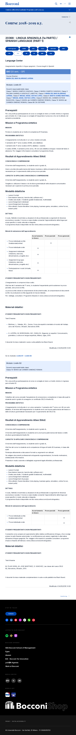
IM (26, 53)
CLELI (42, 48)
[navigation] (38, 9)
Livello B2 (28, 356)
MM (42, 53)
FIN (9, 53)
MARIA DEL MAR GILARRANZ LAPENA (19, 78)
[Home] (12, 3)
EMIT (63, 48)
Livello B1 (19, 356)
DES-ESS (53, 48)
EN (61, 3)
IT (65, 3)
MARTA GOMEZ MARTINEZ (59, 96)
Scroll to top (64, 596)
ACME (24, 48)
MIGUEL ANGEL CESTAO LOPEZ (31, 96)
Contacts (11, 613)
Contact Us (65, 17)
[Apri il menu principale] (69, 3)
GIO (18, 53)
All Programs (12, 48)
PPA (51, 53)
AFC (33, 48)
